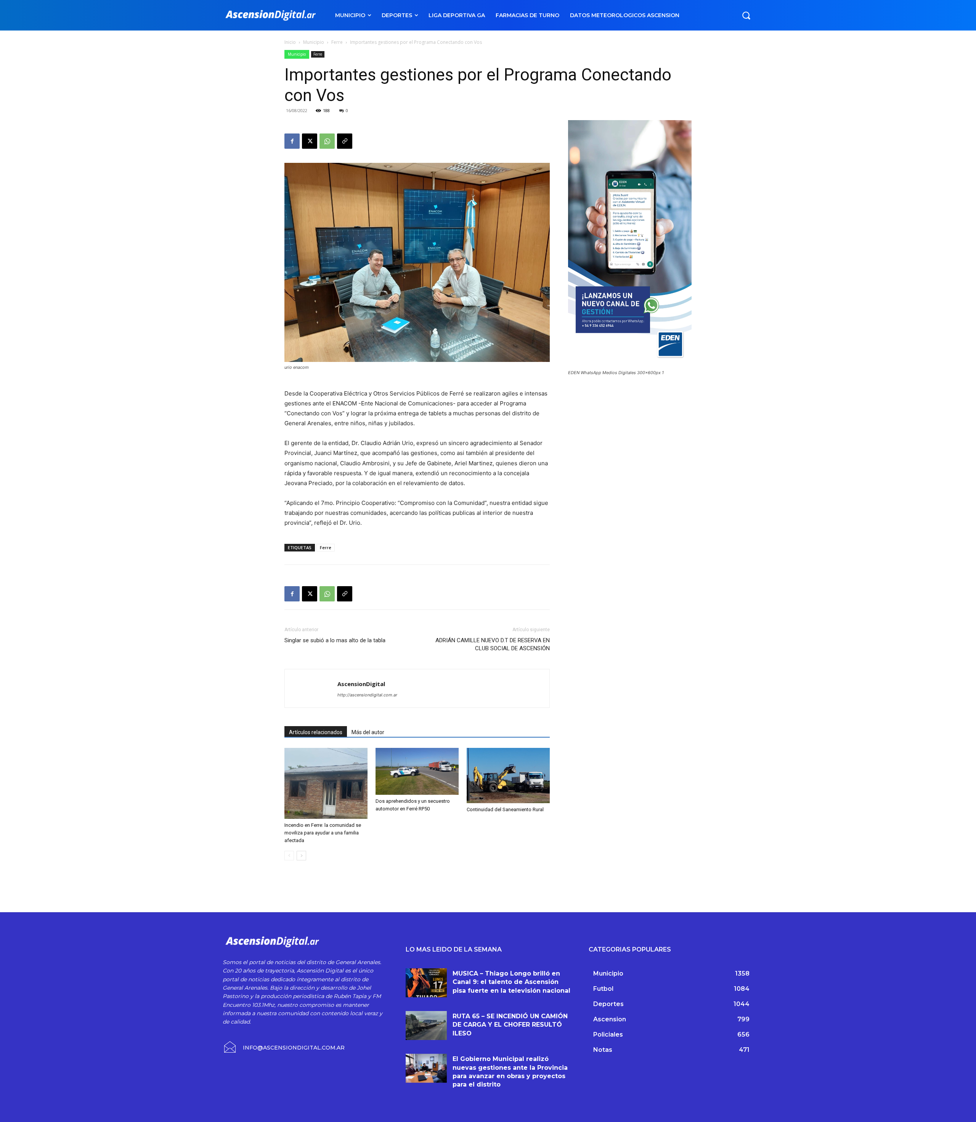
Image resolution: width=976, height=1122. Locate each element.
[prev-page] (289, 855)
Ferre (337, 42)
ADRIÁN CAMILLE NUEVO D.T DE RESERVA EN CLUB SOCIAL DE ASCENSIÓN (492, 644)
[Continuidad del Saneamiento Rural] (508, 775)
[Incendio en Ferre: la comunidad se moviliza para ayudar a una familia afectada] (326, 783)
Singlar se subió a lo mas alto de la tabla (334, 640)
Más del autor (368, 732)
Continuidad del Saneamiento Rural (505, 809)
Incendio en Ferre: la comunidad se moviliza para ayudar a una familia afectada (322, 832)
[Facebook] (292, 141)
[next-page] (301, 855)
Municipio (313, 42)
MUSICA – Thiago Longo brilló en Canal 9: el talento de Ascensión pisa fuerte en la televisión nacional (511, 982)
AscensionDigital (361, 684)
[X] (309, 141)
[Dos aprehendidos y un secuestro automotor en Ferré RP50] (417, 771)
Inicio (290, 42)
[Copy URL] (344, 141)
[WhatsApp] (327, 141)
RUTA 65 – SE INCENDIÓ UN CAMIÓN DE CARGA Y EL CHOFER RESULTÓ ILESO (510, 1025)
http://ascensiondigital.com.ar (367, 695)
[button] (746, 15)
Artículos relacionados (315, 732)
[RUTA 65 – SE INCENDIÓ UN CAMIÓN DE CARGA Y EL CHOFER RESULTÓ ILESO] (426, 1025)
